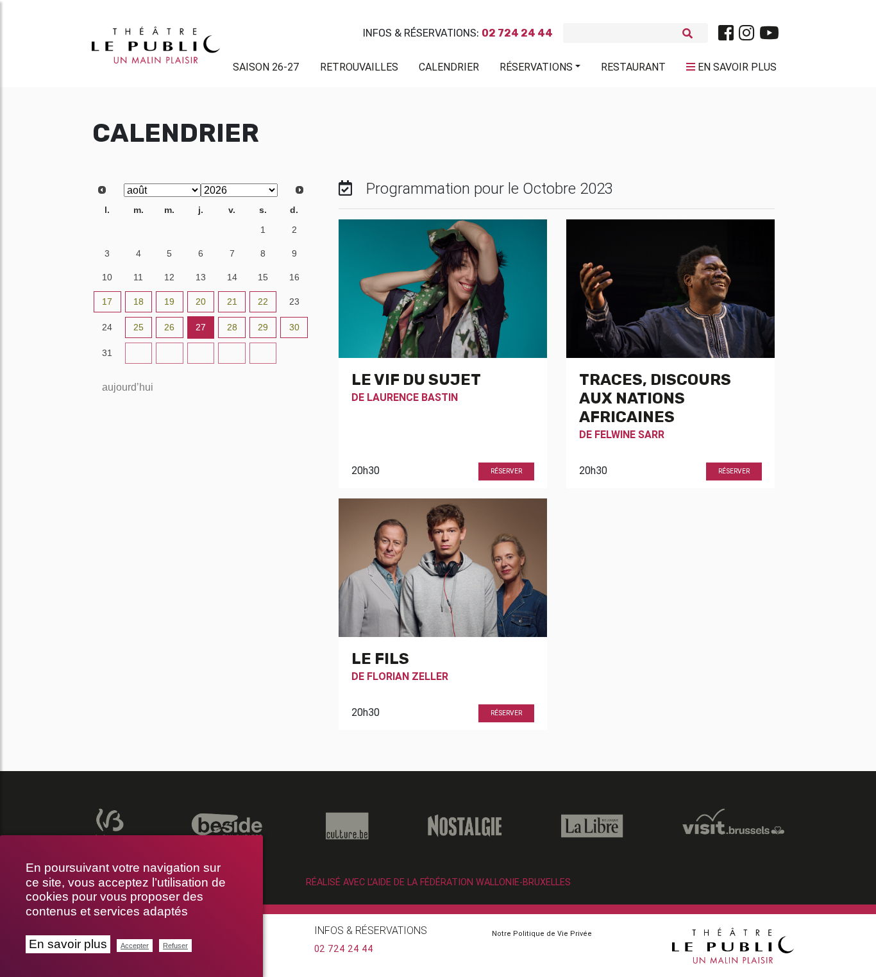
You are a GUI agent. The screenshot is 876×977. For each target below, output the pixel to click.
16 (294, 277)
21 (232, 301)
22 (263, 301)
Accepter (135, 945)
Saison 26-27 (266, 66)
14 (232, 277)
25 (138, 327)
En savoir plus (68, 944)
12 (169, 277)
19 (169, 301)
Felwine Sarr (629, 434)
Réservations (536, 66)
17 (107, 301)
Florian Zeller (407, 676)
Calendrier (449, 66)
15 (263, 277)
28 (138, 230)
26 (169, 327)
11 (138, 277)
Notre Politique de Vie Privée (542, 933)
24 (107, 327)
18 (138, 301)
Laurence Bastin (412, 397)
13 (201, 277)
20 (201, 301)
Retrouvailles (359, 66)
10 (107, 277)
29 (169, 230)
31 (232, 230)
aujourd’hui (127, 387)
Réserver (506, 471)
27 (107, 230)
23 (294, 301)
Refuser (175, 945)
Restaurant (633, 66)
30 (201, 230)
